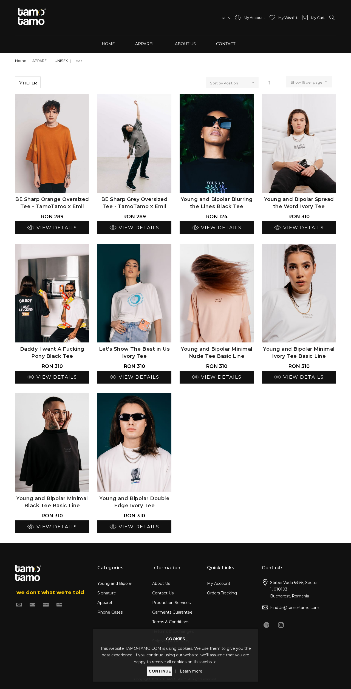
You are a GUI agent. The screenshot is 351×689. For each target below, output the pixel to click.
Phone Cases (110, 612)
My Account (218, 583)
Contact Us (163, 593)
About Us (161, 583)
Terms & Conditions (170, 621)
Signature (106, 593)
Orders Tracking (222, 593)
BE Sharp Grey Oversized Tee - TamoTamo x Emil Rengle (134, 206)
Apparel (104, 602)
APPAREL (40, 60)
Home (108, 43)
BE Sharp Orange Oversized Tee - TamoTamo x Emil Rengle (52, 206)
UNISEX (61, 60)
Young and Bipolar (114, 583)
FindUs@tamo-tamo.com (294, 607)
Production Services (171, 602)
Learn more (191, 671)
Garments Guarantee (172, 612)
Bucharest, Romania (289, 596)
